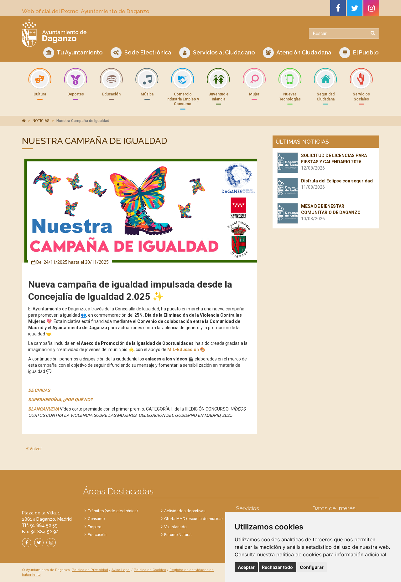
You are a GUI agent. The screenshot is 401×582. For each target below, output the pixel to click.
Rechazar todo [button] (277, 567)
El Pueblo (365, 52)
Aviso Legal (121, 570)
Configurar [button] (312, 567)
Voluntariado (175, 527)
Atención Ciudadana (303, 52)
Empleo (94, 527)
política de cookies (298, 554)
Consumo (96, 519)
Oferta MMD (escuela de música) (193, 519)
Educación (97, 535)
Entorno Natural (177, 535)
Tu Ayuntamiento (79, 52)
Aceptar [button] (246, 567)
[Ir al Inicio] (109, 33)
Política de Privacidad (90, 570)
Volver (35, 448)
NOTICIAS (41, 121)
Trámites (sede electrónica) (113, 511)
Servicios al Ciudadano (223, 52)
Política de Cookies (150, 570)
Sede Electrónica (147, 52)
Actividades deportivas (184, 511)
